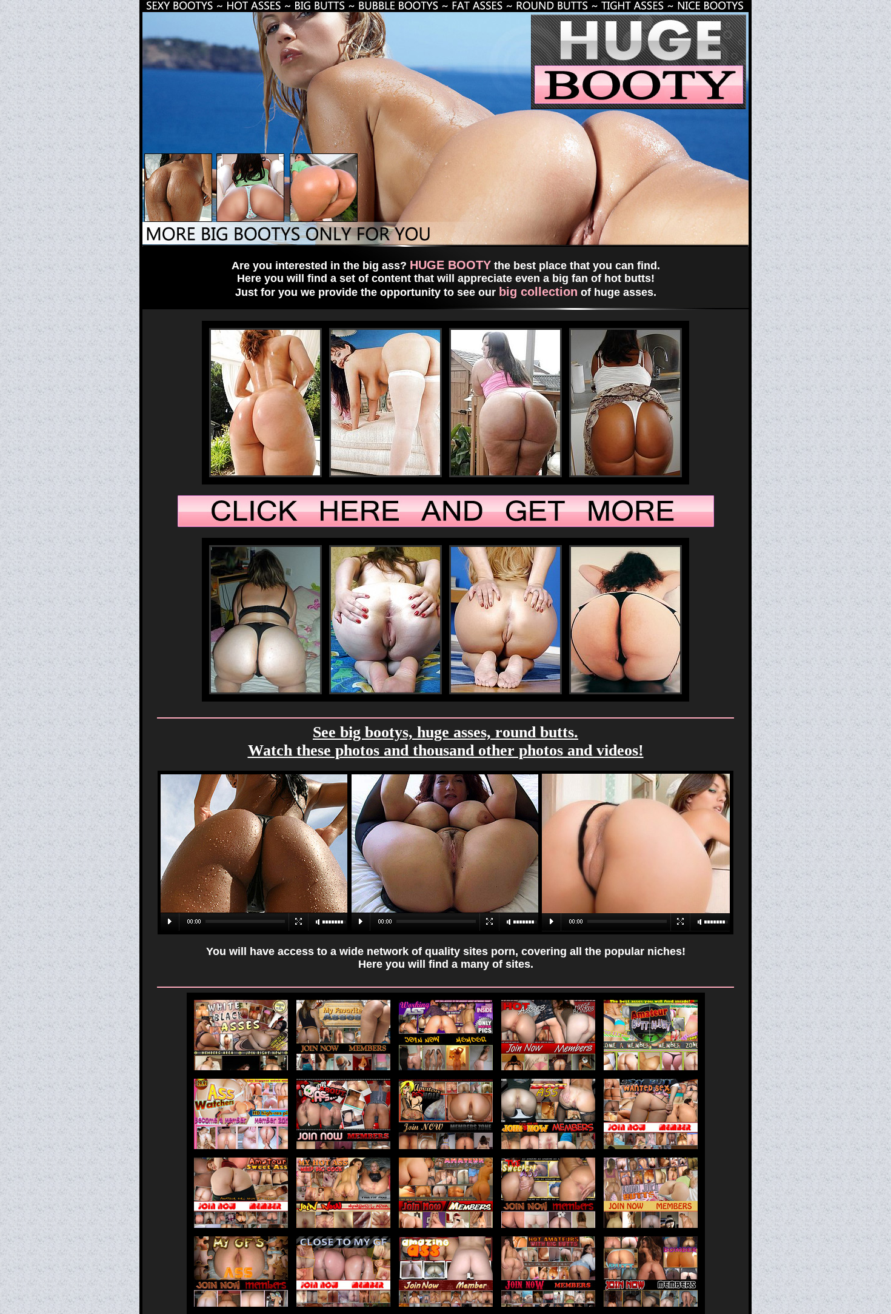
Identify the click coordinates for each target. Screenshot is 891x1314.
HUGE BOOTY (450, 265)
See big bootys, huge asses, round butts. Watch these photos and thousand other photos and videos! (446, 741)
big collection (538, 291)
